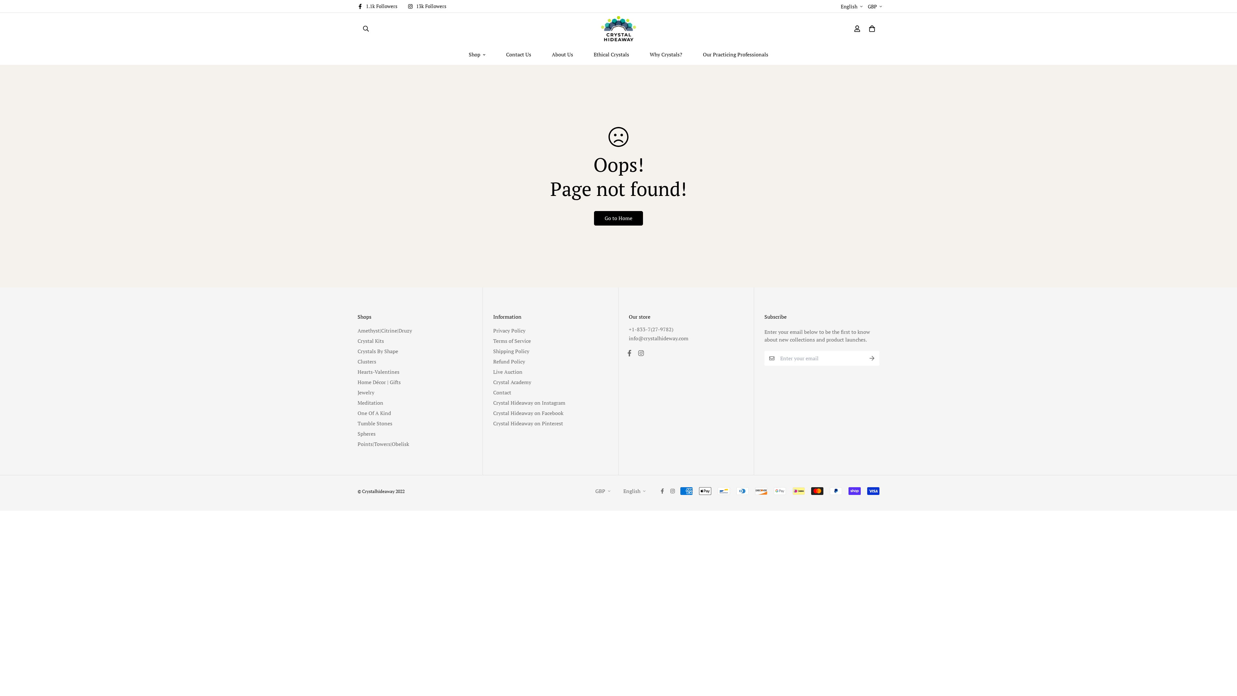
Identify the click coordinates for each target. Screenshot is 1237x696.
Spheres (367, 433)
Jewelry (366, 392)
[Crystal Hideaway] (618, 28)
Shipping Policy (511, 351)
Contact (502, 392)
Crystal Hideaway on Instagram (529, 402)
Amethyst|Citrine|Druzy (385, 330)
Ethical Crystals (611, 54)
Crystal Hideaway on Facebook (528, 413)
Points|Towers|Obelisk (383, 444)
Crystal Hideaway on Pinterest (528, 423)
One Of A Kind (374, 413)
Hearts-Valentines (378, 371)
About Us (562, 54)
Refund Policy (509, 361)
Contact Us (518, 54)
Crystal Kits (371, 340)
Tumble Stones (375, 423)
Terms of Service (512, 340)
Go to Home (618, 218)
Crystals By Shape (378, 351)
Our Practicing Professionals (735, 54)
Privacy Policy (509, 330)
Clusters (367, 361)
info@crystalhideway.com (658, 338)
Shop (474, 54)
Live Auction (508, 371)
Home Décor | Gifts (379, 382)
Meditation (370, 402)
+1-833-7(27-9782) (651, 329)
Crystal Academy (512, 382)
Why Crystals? (666, 54)
